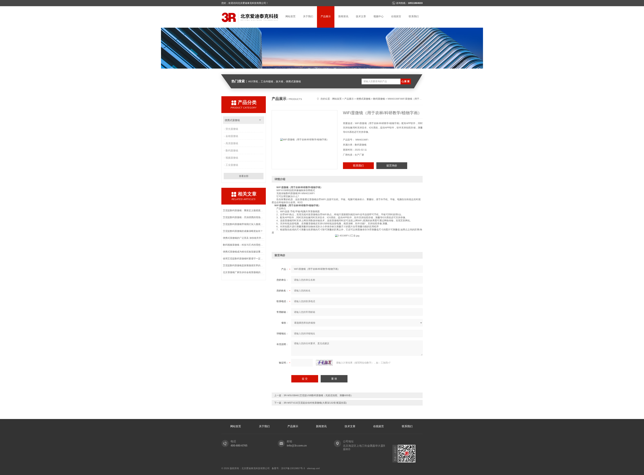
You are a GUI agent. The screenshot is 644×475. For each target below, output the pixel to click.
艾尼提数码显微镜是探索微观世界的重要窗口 (243, 265)
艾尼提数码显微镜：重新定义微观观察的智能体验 (243, 210)
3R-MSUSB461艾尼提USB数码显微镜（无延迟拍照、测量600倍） (318, 395)
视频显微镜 (232, 157)
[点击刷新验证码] (324, 363)
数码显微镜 (232, 150)
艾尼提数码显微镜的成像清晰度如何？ (243, 231)
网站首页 (290, 16)
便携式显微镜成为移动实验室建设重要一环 (243, 251)
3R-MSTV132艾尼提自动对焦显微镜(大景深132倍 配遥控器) (315, 402)
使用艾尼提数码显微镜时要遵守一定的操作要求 (243, 258)
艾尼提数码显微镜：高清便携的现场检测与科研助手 (243, 217)
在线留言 (396, 16)
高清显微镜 (232, 143)
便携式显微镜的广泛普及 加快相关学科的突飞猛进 (243, 238)
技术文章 (361, 16)
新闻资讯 (343, 16)
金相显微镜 (232, 136)
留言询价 (391, 165)
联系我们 (414, 16)
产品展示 (326, 16)
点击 (260, 120)
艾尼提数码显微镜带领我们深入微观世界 (243, 224)
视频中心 (378, 16)
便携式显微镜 (232, 120)
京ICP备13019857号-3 (293, 468)
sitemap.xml (313, 468)
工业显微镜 (232, 164)
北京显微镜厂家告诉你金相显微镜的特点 (243, 272)
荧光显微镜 (232, 128)
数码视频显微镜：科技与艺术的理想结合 (243, 244)
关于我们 (308, 16)
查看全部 (243, 176)
